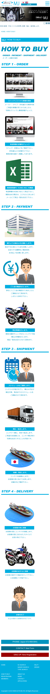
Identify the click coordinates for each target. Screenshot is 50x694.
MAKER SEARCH (23, 667)
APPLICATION (22, 681)
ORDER (36, 667)
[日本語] (23, 2)
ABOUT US (21, 674)
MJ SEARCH (22, 665)
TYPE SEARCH (23, 669)
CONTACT (21, 679)
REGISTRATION (6, 676)
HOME (3, 31)
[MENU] (47, 3)
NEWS (20, 676)
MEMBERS (4, 679)
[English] (26, 2)
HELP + (36, 665)
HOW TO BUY (5, 674)
